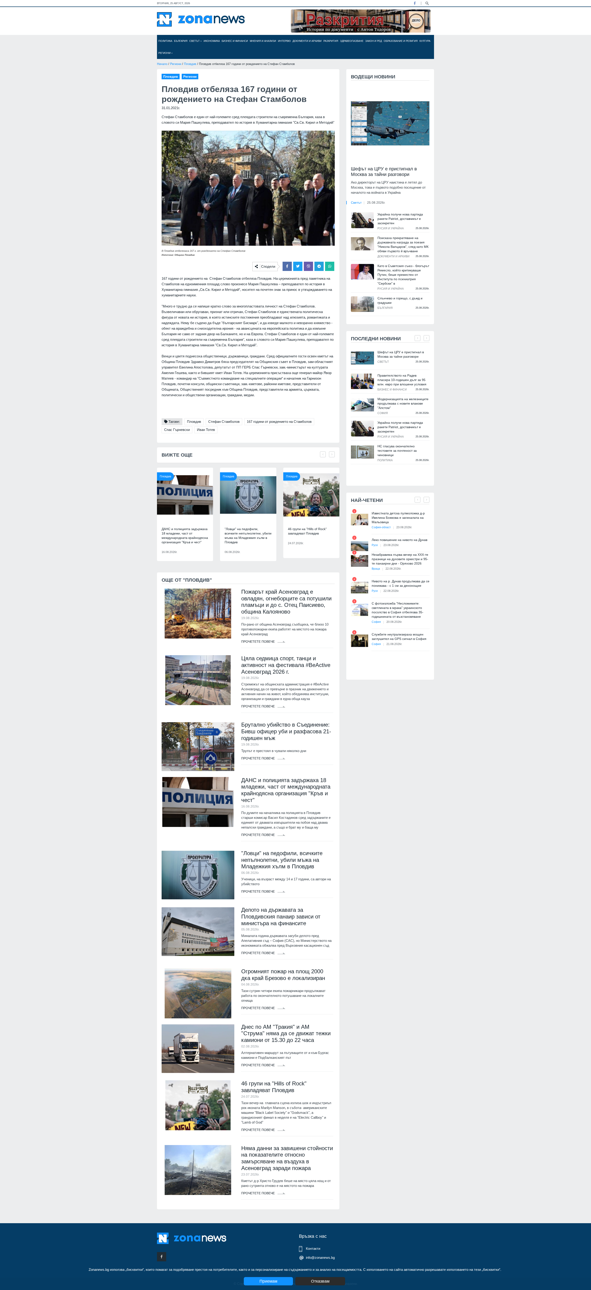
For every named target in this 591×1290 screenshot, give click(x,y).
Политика (165, 41)
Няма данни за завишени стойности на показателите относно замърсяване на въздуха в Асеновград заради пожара (287, 1158)
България (180, 41)
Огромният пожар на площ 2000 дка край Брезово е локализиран (283, 974)
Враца (376, 568)
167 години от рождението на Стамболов (279, 422)
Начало (162, 64)
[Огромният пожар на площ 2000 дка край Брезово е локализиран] (198, 993)
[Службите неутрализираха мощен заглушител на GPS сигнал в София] (359, 640)
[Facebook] (414, 3)
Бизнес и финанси (235, 41)
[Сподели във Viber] (308, 266)
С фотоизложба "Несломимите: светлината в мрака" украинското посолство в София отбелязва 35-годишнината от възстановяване (397, 610)
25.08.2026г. (376, 202)
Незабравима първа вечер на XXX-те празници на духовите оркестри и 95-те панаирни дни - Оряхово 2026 (400, 559)
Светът (194, 41)
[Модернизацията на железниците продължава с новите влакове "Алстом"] (362, 405)
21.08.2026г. (394, 644)
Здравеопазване (351, 41)
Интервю (284, 41)
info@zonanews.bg (320, 1257)
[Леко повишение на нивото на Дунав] (359, 546)
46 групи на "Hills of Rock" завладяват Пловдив (307, 531)
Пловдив (190, 64)
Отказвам (320, 1281)
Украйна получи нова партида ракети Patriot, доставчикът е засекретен (400, 218)
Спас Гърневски (177, 430)
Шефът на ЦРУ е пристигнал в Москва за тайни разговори (384, 171)
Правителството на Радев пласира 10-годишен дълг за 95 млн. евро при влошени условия (401, 380)
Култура (424, 41)
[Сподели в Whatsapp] (329, 266)
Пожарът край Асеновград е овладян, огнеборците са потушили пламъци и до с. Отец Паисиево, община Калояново (286, 602)
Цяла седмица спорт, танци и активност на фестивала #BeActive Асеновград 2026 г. (285, 665)
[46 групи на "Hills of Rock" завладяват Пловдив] (311, 495)
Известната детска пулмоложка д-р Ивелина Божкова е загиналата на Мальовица (398, 517)
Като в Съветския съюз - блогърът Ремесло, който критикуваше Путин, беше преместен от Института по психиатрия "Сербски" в (403, 274)
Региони (164, 53)
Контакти (313, 1248)
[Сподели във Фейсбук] (287, 266)
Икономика (212, 41)
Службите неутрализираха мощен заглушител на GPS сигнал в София (399, 637)
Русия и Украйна (390, 228)
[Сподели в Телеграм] (319, 266)
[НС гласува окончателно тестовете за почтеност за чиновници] (362, 452)
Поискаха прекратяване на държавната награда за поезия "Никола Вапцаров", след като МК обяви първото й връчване (402, 244)
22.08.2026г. (393, 568)
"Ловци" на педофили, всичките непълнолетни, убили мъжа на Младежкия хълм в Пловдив (248, 535)
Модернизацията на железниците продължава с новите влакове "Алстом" (402, 403)
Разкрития (330, 41)
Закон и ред (373, 41)
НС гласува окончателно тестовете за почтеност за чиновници (397, 450)
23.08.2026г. (404, 527)
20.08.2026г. (394, 622)
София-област (381, 527)
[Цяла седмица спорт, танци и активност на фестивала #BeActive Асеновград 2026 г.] (198, 680)
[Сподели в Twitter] (297, 266)
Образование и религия (401, 41)
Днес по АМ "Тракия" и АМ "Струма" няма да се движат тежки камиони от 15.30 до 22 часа (286, 1033)
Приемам (268, 1281)
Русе (375, 545)
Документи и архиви (307, 41)
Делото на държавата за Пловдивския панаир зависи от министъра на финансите (280, 916)
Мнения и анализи (263, 41)
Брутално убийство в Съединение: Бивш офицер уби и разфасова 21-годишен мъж (286, 731)
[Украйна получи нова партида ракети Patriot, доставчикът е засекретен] (362, 220)
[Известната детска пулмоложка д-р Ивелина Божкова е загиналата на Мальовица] (359, 519)
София (382, 413)
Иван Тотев (206, 430)
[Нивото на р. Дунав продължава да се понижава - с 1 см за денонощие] (359, 587)
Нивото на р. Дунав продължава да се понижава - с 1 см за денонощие (400, 583)
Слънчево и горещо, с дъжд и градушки (399, 300)
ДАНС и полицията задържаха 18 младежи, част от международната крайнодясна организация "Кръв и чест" (185, 535)
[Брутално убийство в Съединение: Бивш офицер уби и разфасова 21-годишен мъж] (198, 746)
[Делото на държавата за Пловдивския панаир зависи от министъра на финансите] (198, 932)
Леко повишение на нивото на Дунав (399, 540)
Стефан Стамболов (224, 422)
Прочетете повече (258, 641)
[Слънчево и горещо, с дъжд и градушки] (362, 304)
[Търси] (427, 3)
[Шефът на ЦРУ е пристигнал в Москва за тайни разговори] (390, 123)
